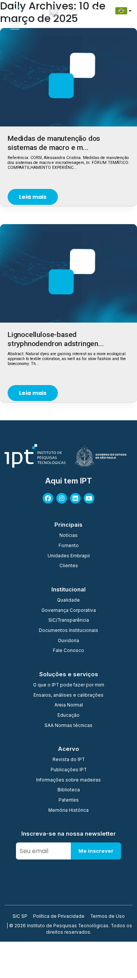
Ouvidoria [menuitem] (68, 641)
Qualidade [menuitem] (68, 600)
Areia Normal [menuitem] (68, 705)
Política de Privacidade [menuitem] (58, 916)
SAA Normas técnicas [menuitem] (68, 726)
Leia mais (32, 197)
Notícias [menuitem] (68, 535)
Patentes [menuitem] (69, 800)
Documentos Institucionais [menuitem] (68, 631)
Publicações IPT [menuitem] (69, 770)
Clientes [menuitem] (68, 566)
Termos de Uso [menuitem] (107, 916)
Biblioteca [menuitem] (68, 790)
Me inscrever (95, 851)
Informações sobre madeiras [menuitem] (68, 780)
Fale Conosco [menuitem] (68, 651)
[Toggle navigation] (15, 26)
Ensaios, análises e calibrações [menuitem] (68, 695)
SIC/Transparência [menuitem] (68, 620)
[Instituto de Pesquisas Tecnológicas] (19, 11)
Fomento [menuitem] (69, 546)
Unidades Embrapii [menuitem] (69, 556)
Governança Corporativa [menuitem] (68, 610)
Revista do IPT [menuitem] (69, 760)
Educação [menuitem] (68, 715)
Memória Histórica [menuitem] (68, 810)
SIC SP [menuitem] (20, 916)
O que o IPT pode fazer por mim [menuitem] (68, 685)
